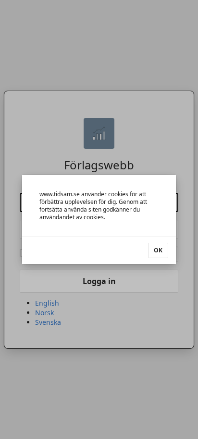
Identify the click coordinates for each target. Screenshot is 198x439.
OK (158, 250)
